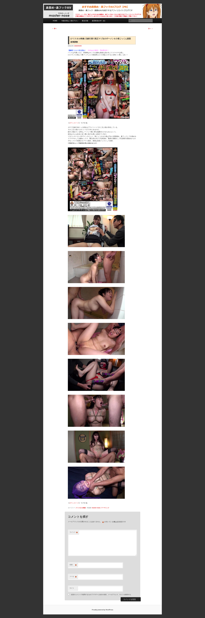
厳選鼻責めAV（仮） (99, 21)
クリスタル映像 (81, 508)
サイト (72, 588)
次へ (150, 28)
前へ (54, 28)
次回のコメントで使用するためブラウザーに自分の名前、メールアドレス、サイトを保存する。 (101, 594)
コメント (74, 532)
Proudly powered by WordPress (102, 610)
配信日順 (85, 21)
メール (73, 576)
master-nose (96, 508)
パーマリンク (105, 508)
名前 (73, 565)
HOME (55, 21)
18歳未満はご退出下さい (69, 21)
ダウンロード (74, 123)
